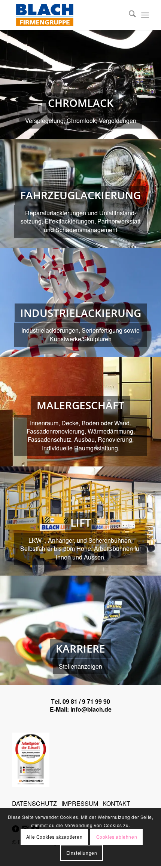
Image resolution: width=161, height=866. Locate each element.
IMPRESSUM (79, 803)
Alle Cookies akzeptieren (54, 836)
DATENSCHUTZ (34, 803)
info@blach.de (91, 709)
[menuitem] (128, 15)
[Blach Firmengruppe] (66, 15)
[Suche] (128, 15)
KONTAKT (116, 803)
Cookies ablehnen (116, 836)
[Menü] (145, 15)
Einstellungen (81, 853)
